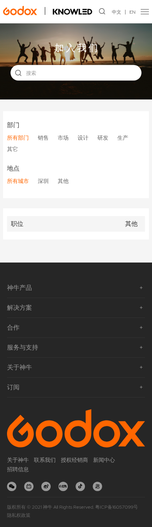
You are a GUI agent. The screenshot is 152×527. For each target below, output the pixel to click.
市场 (63, 137)
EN (132, 12)
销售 (43, 137)
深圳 (43, 181)
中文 (116, 12)
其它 (12, 149)
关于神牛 (18, 459)
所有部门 (18, 137)
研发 (102, 137)
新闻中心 (104, 459)
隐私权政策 (18, 515)
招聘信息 (18, 469)
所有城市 (18, 181)
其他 (63, 181)
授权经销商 (74, 459)
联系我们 (45, 459)
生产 (122, 137)
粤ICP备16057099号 (116, 507)
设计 (83, 137)
